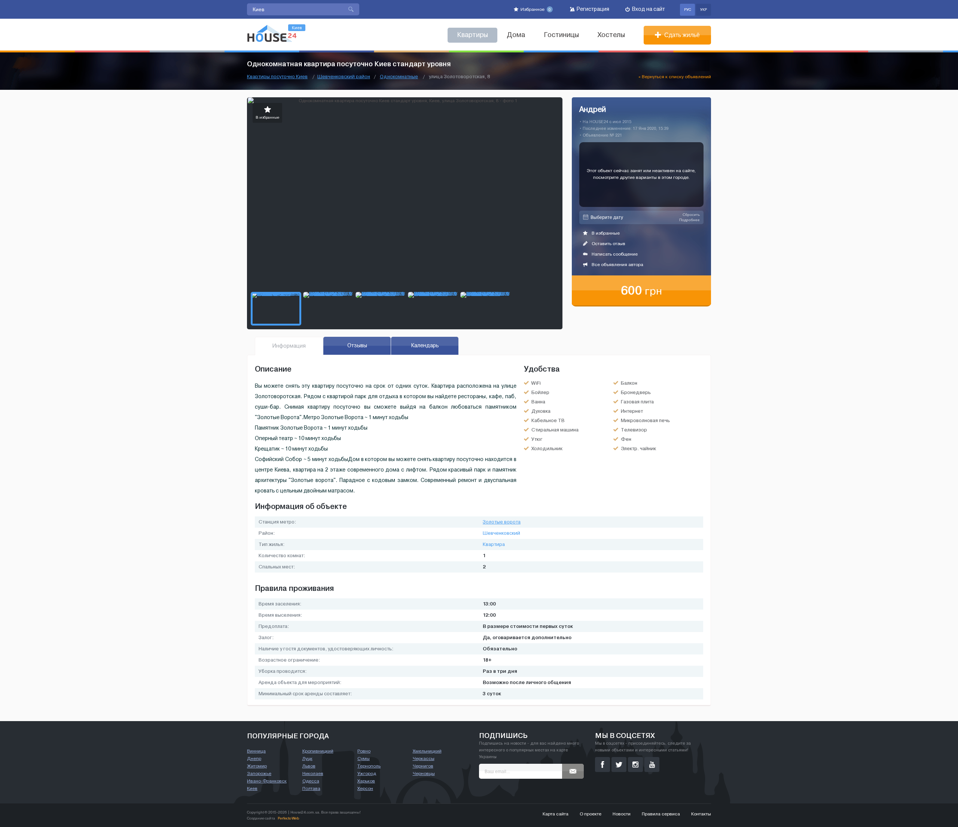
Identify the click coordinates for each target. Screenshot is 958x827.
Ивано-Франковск (267, 781)
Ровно (363, 751)
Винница (256, 751)
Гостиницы (561, 35)
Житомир (257, 766)
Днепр (254, 759)
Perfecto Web (288, 818)
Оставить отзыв (608, 244)
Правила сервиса (661, 814)
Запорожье (259, 773)
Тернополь (369, 766)
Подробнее (689, 220)
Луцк (307, 759)
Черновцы (424, 773)
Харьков (366, 781)
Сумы (363, 759)
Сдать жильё (681, 35)
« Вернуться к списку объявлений (674, 77)
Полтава (311, 788)
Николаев (312, 773)
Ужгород (366, 773)
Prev (253, 193)
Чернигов (423, 766)
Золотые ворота (502, 522)
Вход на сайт (648, 9)
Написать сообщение (614, 254)
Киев (252, 788)
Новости (622, 814)
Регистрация (592, 9)
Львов (308, 766)
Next (556, 193)
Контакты (701, 814)
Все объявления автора (617, 265)
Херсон (365, 788)
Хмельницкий (427, 751)
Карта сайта (555, 814)
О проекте (590, 814)
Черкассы (423, 759)
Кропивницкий (317, 751)
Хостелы (611, 35)
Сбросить (691, 215)
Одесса (310, 781)
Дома (516, 35)
